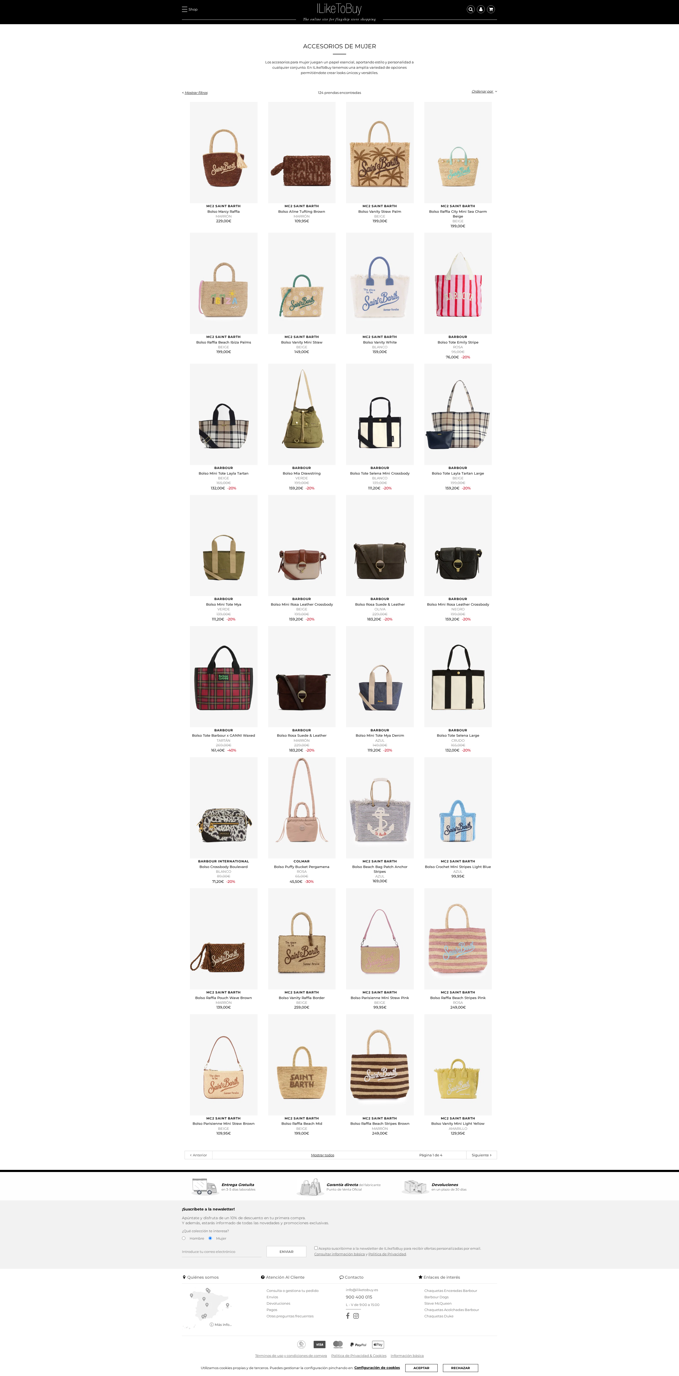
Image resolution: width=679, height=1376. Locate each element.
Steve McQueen (438, 1303)
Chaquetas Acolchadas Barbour (451, 1310)
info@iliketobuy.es (362, 1290)
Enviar (287, 1251)
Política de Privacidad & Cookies (358, 1355)
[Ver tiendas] (207, 1308)
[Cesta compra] (491, 9)
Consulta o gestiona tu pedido (293, 1290)
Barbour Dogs (436, 1297)
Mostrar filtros (196, 92)
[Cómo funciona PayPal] (358, 1344)
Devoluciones (278, 1303)
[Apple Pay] (378, 1344)
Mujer (221, 1238)
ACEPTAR (421, 1368)
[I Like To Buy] (339, 9)
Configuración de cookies (377, 1368)
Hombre (197, 1238)
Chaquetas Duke (439, 1316)
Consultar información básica (339, 1254)
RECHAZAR (460, 1368)
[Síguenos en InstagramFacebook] (357, 1316)
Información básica (407, 1355)
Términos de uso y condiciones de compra (291, 1355)
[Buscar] (471, 9)
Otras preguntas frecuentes (290, 1316)
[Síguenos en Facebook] (349, 1316)
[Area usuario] (481, 9)
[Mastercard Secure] (338, 1344)
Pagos (272, 1310)
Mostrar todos (322, 1155)
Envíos (272, 1297)
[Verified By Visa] (319, 1344)
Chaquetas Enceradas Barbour (450, 1290)
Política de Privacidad (387, 1254)
